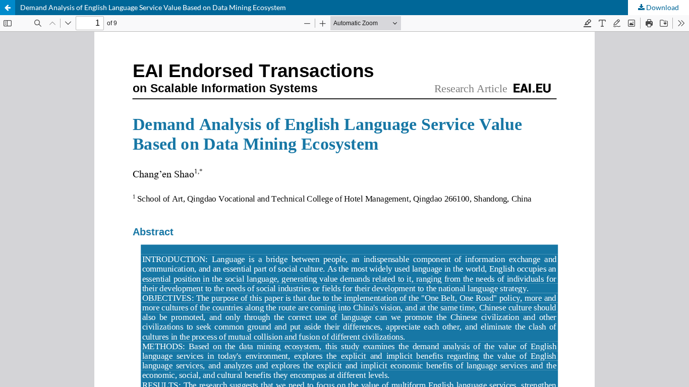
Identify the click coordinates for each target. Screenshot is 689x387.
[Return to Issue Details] (7, 7)
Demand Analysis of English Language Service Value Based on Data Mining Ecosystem (153, 7)
